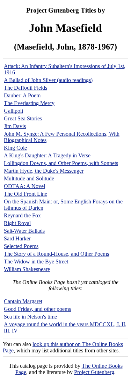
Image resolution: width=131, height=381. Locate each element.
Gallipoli (13, 111)
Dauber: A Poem (22, 95)
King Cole (15, 148)
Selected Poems (21, 246)
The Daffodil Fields (25, 88)
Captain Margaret (23, 301)
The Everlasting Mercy (29, 103)
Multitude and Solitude (29, 178)
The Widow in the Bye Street (36, 261)
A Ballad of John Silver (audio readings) (48, 80)
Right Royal (17, 223)
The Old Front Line (25, 194)
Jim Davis (15, 126)
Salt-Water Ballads (24, 231)
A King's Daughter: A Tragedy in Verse (47, 155)
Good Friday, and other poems (37, 309)
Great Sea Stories (23, 118)
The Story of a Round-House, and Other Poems (56, 254)
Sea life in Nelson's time (30, 317)
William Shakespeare (27, 269)
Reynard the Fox (22, 215)
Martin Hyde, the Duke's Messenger (43, 171)
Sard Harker (17, 238)
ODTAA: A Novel (24, 186)
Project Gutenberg (94, 372)
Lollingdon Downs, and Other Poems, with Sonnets (61, 163)
